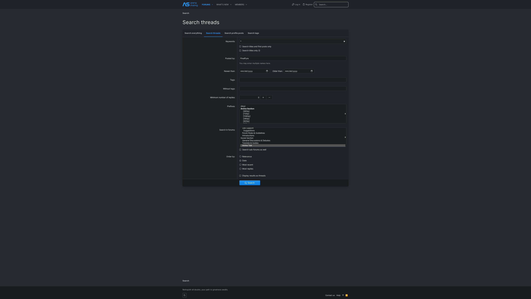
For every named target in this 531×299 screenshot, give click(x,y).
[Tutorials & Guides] (292, 143)
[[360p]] (292, 118)
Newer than (229, 71)
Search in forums (227, 130)
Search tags (253, 33)
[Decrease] (269, 97)
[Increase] (263, 97)
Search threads (213, 33)
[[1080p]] (292, 116)
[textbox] (293, 80)
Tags (232, 80)
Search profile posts (234, 33)
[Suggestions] (292, 130)
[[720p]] (292, 113)
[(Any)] (292, 106)
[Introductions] (292, 135)
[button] (212, 4)
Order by (230, 156)
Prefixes (231, 106)
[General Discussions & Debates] (292, 140)
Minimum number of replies (222, 97)
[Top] (343, 295)
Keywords (230, 41)
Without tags (229, 88)
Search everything (193, 33)
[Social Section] (292, 138)
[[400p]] (292, 121)
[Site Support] (292, 128)
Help (338, 295)
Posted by (230, 58)
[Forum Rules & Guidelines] (292, 133)
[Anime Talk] (292, 145)
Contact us (330, 295)
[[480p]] (292, 111)
